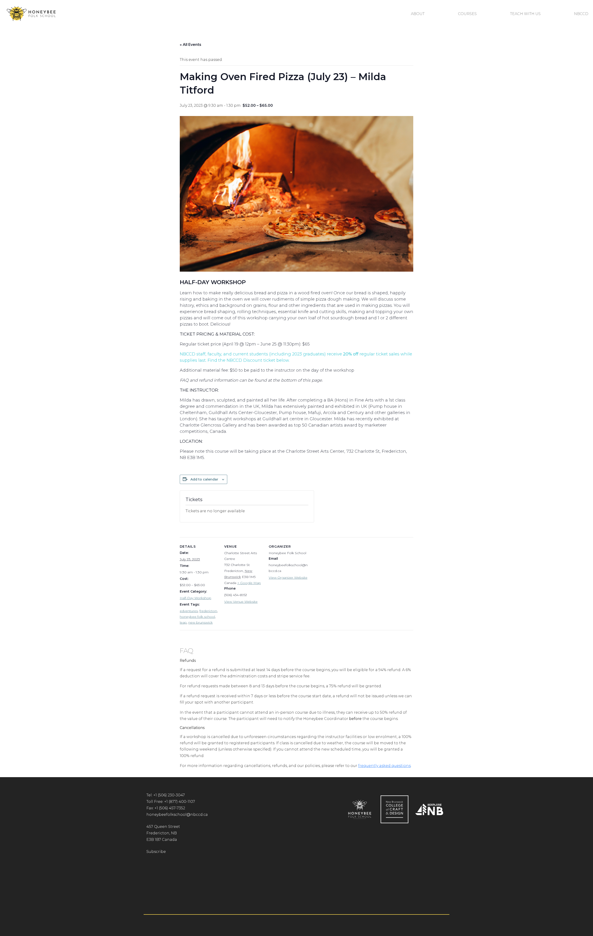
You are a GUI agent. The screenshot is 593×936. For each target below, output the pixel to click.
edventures (189, 611)
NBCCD (581, 14)
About (418, 14)
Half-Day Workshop (195, 598)
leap (183, 622)
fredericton (208, 611)
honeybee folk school (197, 617)
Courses (467, 14)
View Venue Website (241, 602)
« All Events (190, 44)
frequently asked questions (384, 765)
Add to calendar (204, 479)
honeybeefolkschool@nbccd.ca (177, 814)
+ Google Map (249, 583)
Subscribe (156, 851)
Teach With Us (525, 14)
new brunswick (200, 622)
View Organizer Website (288, 577)
